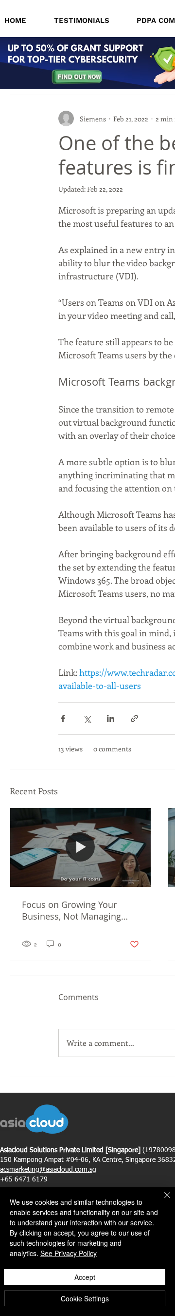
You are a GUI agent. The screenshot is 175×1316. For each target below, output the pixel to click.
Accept (84, 1277)
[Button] (78, 75)
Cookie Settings (85, 1298)
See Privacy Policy (68, 1253)
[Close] (161, 1201)
